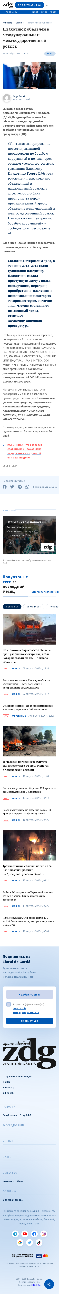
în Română (9, 1087)
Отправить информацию (17, 1076)
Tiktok (39, 1242)
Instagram (43, 1233)
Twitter (29, 1242)
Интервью (8, 1181)
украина (34, 607)
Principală (7, 22)
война (12, 607)
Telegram (15, 1233)
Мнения (8, 1141)
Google (20, 1242)
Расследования (13, 1125)
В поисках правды (13, 1199)
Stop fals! (25, 1115)
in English (8, 1092)
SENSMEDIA (35, 1285)
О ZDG (6, 1081)
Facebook (34, 1233)
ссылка (10, 543)
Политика (10, 1191)
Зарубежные (19, 716)
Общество (10, 1172)
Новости (9, 1106)
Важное (20, 22)
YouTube (24, 1233)
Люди (20, 1181)
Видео (7, 1157)
